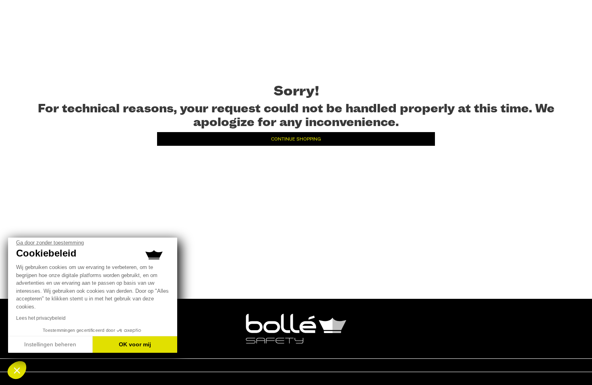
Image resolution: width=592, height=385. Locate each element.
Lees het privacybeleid (41, 318)
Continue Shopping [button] (296, 139)
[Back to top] (573, 364)
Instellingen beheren (50, 344)
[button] (17, 370)
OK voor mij (135, 344)
